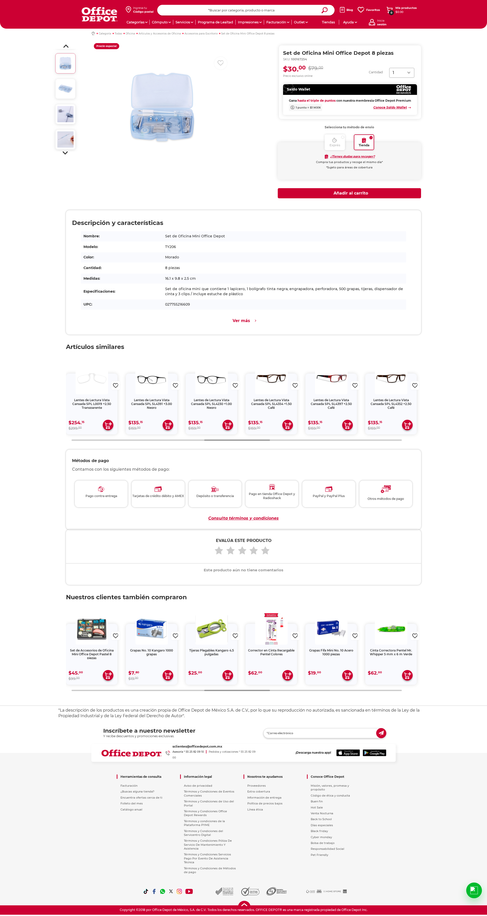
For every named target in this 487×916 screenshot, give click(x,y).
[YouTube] (189, 891)
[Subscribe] (381, 733)
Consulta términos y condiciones (243, 518)
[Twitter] (171, 891)
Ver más (241, 320)
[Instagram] (179, 891)
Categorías (135, 22)
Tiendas (328, 22)
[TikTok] (146, 891)
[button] (66, 46)
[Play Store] (374, 752)
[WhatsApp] (163, 891)
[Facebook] (154, 891)
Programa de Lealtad (215, 22)
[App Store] (348, 752)
